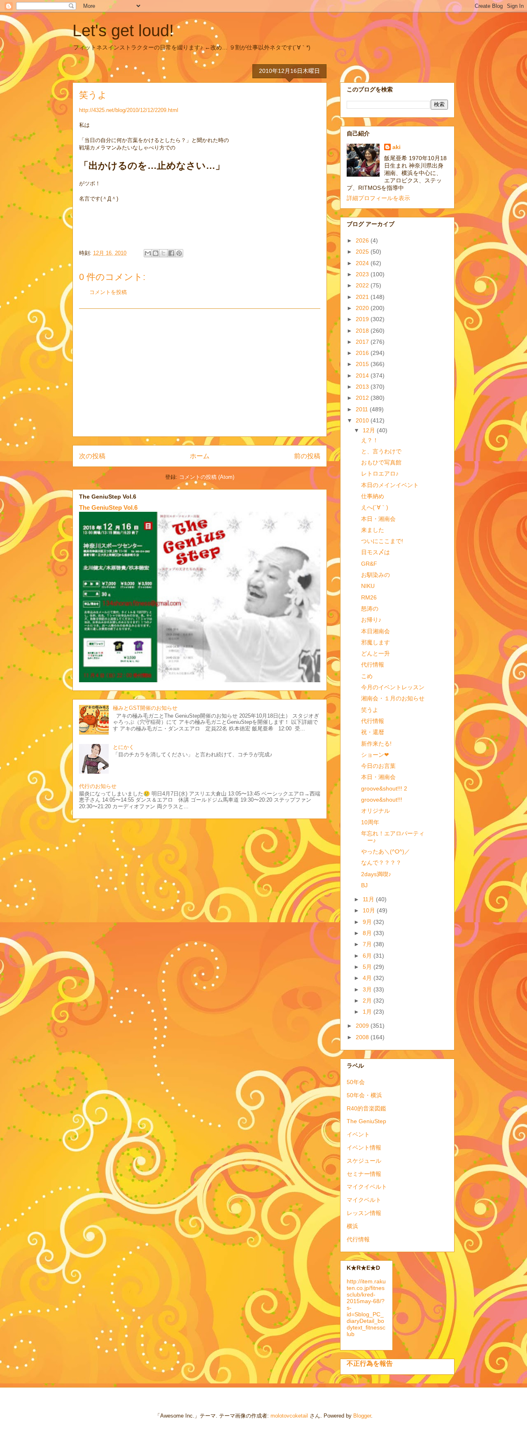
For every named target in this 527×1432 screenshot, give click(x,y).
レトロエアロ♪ (380, 473)
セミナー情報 (364, 1174)
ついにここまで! (382, 541)
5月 (368, 966)
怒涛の (369, 608)
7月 (368, 944)
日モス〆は (375, 552)
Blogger (362, 1416)
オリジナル (375, 810)
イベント (358, 1134)
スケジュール (364, 1160)
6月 (368, 955)
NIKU (368, 586)
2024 (363, 263)
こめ (367, 676)
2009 (363, 1025)
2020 (363, 308)
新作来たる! (376, 743)
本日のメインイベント (390, 485)
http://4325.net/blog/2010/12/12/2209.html (128, 110)
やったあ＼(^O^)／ (385, 851)
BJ (364, 885)
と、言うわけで (381, 451)
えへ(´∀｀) (374, 507)
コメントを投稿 (108, 292)
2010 (363, 420)
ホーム (200, 455)
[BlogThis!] (156, 253)
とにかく (123, 747)
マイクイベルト (367, 1186)
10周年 (370, 822)
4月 (368, 978)
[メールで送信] (148, 253)
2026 (363, 240)
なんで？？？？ (381, 862)
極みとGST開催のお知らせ (145, 708)
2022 (363, 285)
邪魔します (375, 642)
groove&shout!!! (381, 799)
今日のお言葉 (378, 766)
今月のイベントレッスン (392, 687)
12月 (370, 430)
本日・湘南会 (378, 518)
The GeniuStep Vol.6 (108, 507)
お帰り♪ (371, 619)
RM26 (369, 597)
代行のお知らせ (98, 786)
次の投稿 (92, 455)
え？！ (369, 440)
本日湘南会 (375, 631)
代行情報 (372, 664)
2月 (368, 1000)
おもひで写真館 (381, 462)
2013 (363, 386)
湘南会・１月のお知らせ (392, 698)
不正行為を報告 (370, 1363)
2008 (363, 1037)
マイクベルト (364, 1199)
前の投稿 (307, 455)
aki (396, 147)
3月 (368, 989)
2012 (363, 397)
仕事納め (372, 496)
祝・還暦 (372, 732)
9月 (368, 922)
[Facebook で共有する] (171, 253)
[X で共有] (163, 253)
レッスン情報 (364, 1213)
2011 (363, 409)
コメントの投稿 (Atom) (206, 477)
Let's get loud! (123, 30)
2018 (363, 330)
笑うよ (369, 710)
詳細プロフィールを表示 (378, 198)
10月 (370, 910)
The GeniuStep (366, 1121)
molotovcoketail (289, 1416)
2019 (363, 319)
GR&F (369, 563)
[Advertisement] (199, 372)
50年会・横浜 (364, 1095)
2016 (363, 353)
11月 (369, 899)
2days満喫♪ (376, 874)
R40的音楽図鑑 (366, 1108)
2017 (363, 341)
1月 (368, 1011)
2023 (363, 274)
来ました (372, 530)
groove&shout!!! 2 (384, 788)
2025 (363, 251)
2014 (363, 375)
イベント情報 (364, 1147)
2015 (363, 364)
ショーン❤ (375, 754)
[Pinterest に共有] (179, 253)
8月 (368, 933)
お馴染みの (375, 574)
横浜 (352, 1226)
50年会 (356, 1082)
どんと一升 (375, 653)
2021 (363, 297)
